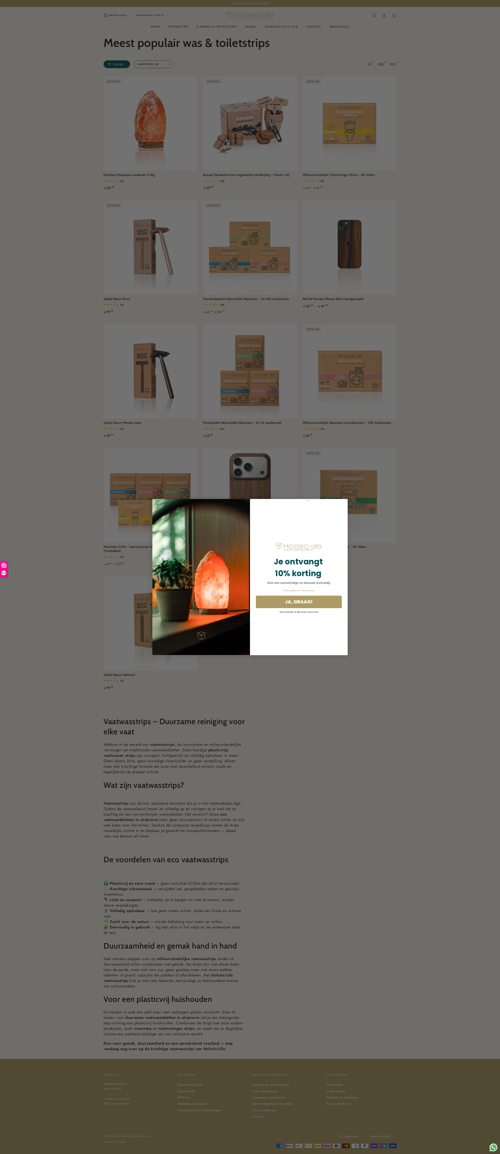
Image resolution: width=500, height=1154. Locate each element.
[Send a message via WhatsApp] (493, 1147)
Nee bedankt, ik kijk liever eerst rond (299, 612)
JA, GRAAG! (299, 602)
